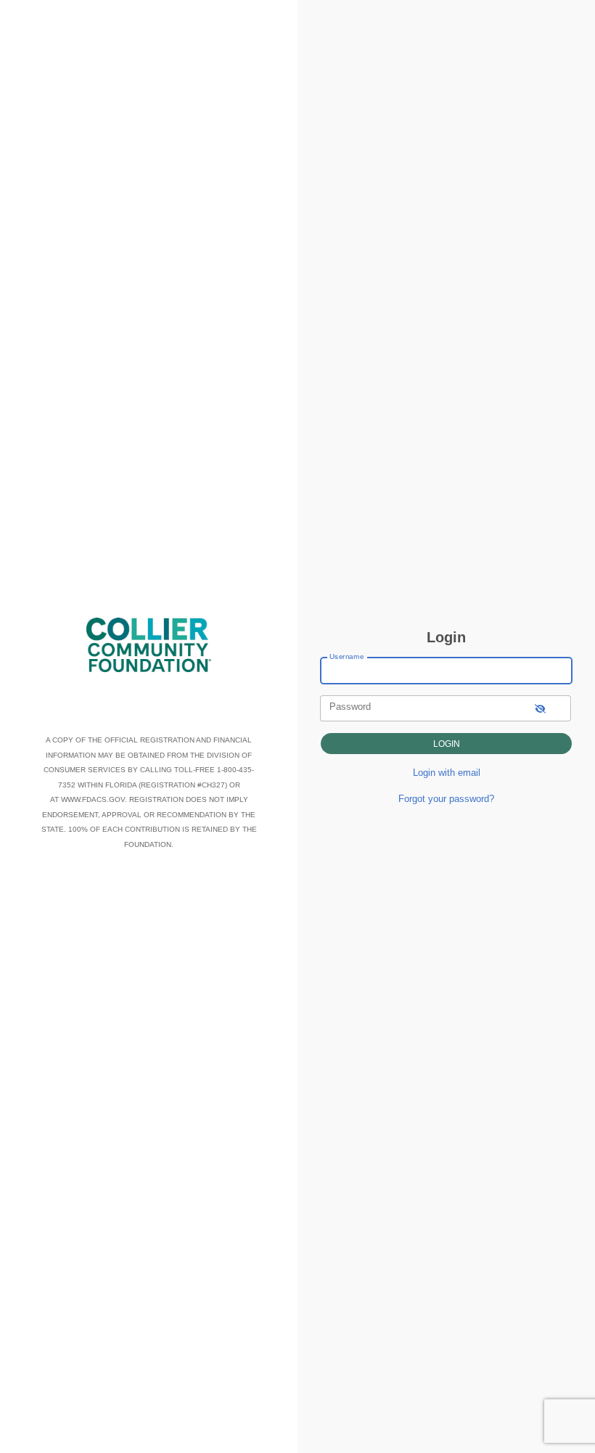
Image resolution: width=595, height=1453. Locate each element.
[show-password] (540, 708)
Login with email (446, 772)
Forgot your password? (446, 798)
